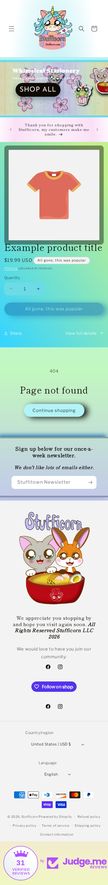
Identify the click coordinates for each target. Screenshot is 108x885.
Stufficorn (29, 817)
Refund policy (89, 817)
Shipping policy (88, 826)
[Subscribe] (90, 482)
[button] (11, 28)
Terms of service (55, 826)
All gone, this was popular (54, 308)
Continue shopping (54, 410)
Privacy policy (25, 826)
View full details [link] (81, 333)
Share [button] (16, 333)
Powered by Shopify (55, 817)
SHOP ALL (38, 89)
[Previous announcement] (10, 129)
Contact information (56, 834)
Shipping (11, 268)
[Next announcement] (97, 129)
